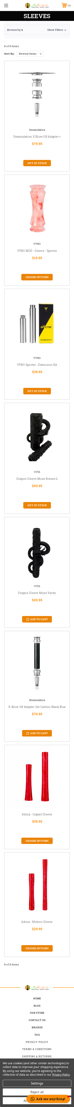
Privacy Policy (37, 1042)
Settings (37, 1083)
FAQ (37, 1034)
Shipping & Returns (37, 1056)
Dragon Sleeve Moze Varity (37, 593)
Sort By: (9, 53)
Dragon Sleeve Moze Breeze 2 (37, 479)
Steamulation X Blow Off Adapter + (37, 136)
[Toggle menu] (10, 5)
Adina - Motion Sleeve (36, 922)
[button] (37, 30)
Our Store (37, 1012)
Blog (37, 1005)
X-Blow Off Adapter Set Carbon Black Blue (37, 707)
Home (37, 998)
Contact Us (37, 1020)
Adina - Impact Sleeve (37, 814)
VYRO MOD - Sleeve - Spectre (37, 251)
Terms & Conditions (37, 1049)
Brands (37, 1027)
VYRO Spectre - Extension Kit (37, 365)
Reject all (37, 1092)
